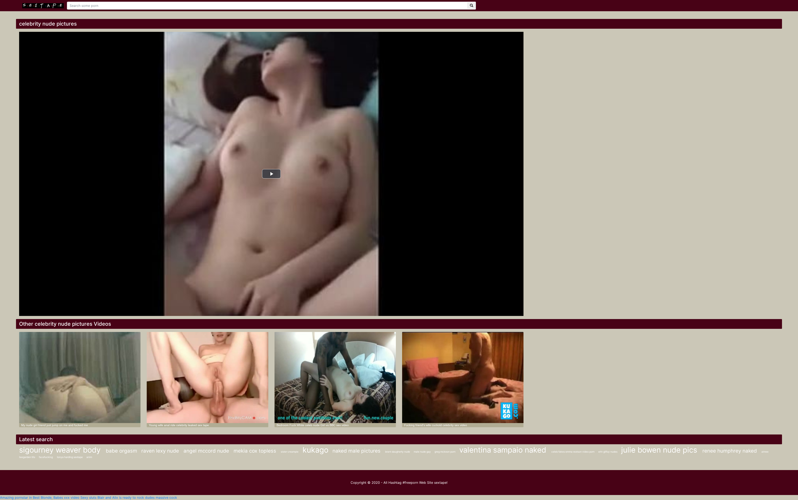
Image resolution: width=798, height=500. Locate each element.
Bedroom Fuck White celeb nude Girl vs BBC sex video (313, 425)
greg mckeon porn (445, 451)
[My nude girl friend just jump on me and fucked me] (79, 377)
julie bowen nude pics (660, 449)
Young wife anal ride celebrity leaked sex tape (179, 425)
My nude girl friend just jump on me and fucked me (54, 425)
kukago (315, 449)
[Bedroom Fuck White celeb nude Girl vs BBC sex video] (335, 377)
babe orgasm (121, 451)
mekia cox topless (256, 451)
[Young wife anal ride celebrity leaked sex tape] (207, 377)
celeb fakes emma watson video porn (573, 451)
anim (89, 457)
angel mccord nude (206, 451)
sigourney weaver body (61, 449)
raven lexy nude (160, 451)
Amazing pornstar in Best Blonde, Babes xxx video (39, 497)
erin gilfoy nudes (608, 451)
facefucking (46, 457)
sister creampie (289, 451)
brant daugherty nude (398, 451)
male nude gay (422, 451)
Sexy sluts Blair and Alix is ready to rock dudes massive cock (128, 497)
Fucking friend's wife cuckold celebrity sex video (435, 425)
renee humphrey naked (730, 451)
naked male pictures (357, 451)
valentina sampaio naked (503, 449)
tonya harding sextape (70, 457)
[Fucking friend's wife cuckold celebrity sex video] (462, 377)
